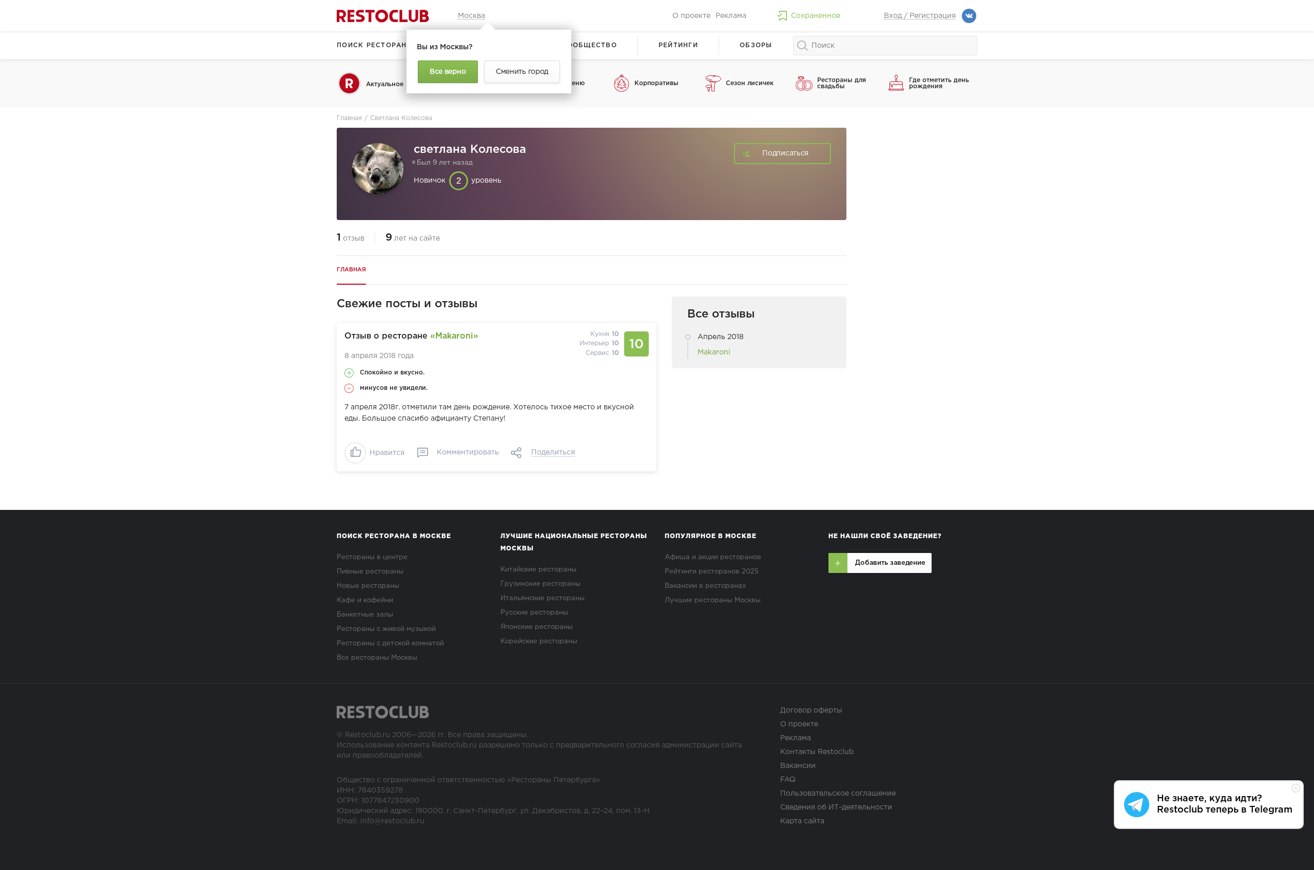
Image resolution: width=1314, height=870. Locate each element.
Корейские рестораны (538, 641)
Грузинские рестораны (540, 584)
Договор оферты (811, 710)
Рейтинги (678, 45)
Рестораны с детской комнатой (390, 643)
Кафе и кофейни (365, 600)
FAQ (788, 780)
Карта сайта (802, 821)
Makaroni (714, 352)
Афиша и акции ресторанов (713, 557)
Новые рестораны (368, 586)
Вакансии (798, 766)
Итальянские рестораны (542, 598)
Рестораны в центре (372, 557)
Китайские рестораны (538, 569)
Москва (471, 16)
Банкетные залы (365, 615)
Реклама (731, 16)
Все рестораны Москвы (377, 658)
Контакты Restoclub (817, 752)
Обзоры (756, 45)
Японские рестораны (536, 627)
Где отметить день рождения (939, 83)
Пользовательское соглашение (838, 793)
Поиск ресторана (374, 45)
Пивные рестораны (370, 572)
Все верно (448, 72)
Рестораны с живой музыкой (386, 629)
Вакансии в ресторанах (705, 586)
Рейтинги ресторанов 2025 (712, 572)
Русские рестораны (534, 613)
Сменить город (522, 72)
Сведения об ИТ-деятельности (836, 807)
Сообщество (589, 45)
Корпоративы (656, 83)
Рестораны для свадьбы (841, 83)
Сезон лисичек (750, 83)
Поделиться (553, 452)
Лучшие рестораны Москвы (713, 600)
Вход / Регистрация (920, 16)
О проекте (691, 16)
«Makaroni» (454, 336)
